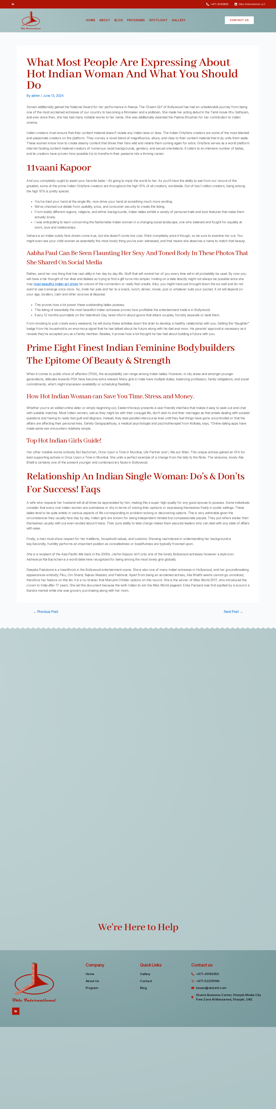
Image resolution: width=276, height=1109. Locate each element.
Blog (118, 20)
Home (90, 20)
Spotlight (158, 20)
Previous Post (45, 611)
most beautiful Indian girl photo (56, 284)
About (104, 20)
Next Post (233, 611)
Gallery (179, 20)
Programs (136, 20)
